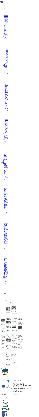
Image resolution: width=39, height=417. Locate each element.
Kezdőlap (6, 300)
